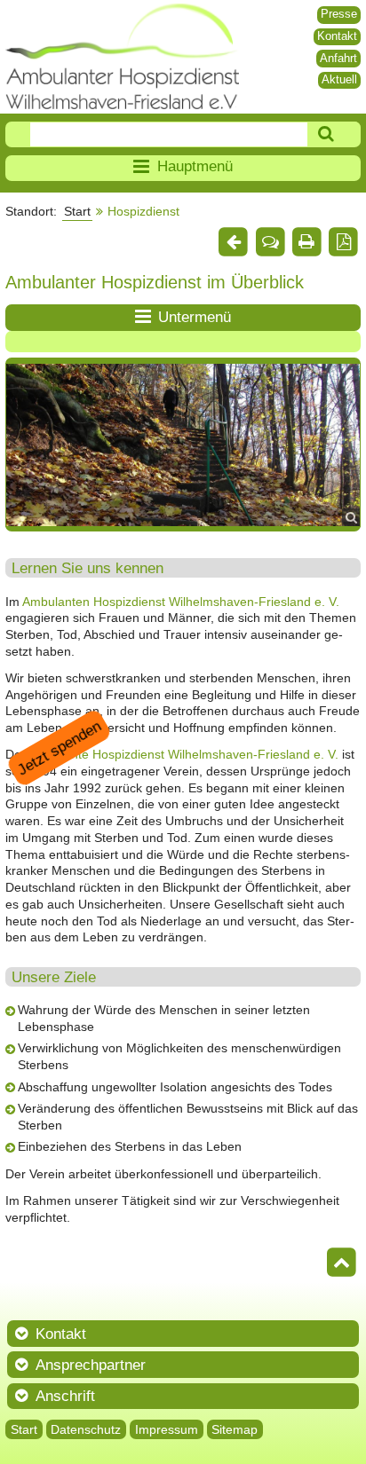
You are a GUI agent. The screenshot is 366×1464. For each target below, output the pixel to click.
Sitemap (234, 1429)
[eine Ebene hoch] (234, 242)
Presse (339, 13)
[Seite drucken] (306, 242)
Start (77, 211)
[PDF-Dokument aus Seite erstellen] (344, 242)
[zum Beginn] (341, 1263)
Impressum (166, 1429)
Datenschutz (86, 1429)
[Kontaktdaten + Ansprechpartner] (270, 242)
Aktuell (339, 79)
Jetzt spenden (59, 748)
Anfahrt (338, 58)
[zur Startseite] (122, 56)
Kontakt (337, 36)
